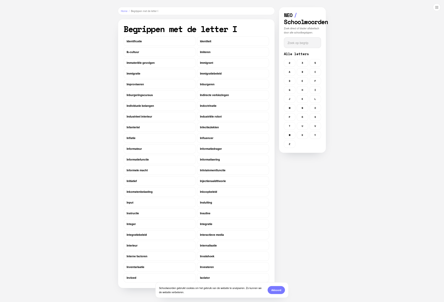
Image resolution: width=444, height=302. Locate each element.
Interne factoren (137, 256)
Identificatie (134, 41)
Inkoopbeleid (208, 192)
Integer (131, 224)
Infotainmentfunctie (212, 170)
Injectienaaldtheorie (213, 181)
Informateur (134, 149)
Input (130, 202)
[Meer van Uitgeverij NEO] (437, 7)
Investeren (207, 267)
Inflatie (131, 138)
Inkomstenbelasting (140, 192)
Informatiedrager (211, 149)
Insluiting (206, 202)
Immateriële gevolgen (141, 63)
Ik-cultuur (133, 52)
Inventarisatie (135, 267)
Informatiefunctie (138, 159)
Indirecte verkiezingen (214, 95)
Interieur (132, 245)
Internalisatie (208, 245)
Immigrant (206, 63)
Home (124, 11)
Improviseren (135, 84)
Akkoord (276, 290)
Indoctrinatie (208, 106)
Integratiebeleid (137, 235)
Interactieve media (212, 235)
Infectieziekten (209, 127)
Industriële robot (211, 116)
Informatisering (210, 159)
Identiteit (205, 41)
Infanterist (133, 127)
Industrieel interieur (139, 116)
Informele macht (137, 170)
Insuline (205, 213)
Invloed (131, 278)
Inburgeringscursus (140, 95)
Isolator (205, 278)
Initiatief (132, 181)
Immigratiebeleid (211, 73)
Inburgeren (207, 84)
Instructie (133, 213)
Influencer (206, 138)
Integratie (206, 224)
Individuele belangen (140, 106)
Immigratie (133, 73)
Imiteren (205, 52)
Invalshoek (207, 256)
